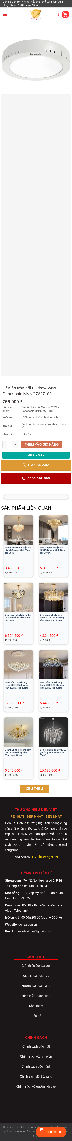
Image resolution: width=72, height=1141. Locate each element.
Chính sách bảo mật (36, 1046)
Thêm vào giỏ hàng (42, 444)
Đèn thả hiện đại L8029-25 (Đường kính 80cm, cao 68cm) (53, 752)
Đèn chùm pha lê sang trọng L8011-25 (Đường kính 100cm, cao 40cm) (16, 685)
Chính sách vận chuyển (36, 1056)
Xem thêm (34, 788)
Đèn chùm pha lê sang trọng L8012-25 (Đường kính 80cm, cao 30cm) (52, 685)
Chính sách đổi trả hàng (36, 1076)
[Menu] (5, 14)
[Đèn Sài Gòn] (36, 14)
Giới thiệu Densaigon (36, 965)
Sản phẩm (36, 1005)
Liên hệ (36, 1015)
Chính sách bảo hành (36, 1066)
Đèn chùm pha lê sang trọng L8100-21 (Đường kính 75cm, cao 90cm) (52, 617)
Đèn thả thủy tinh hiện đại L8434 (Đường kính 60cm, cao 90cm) (18, 550)
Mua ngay (36, 455)
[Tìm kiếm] (57, 14)
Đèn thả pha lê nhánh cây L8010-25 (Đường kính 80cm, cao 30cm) (18, 752)
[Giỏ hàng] (65, 14)
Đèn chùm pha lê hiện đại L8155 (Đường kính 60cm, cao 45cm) (18, 617)
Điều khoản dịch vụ (36, 975)
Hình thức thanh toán (36, 995)
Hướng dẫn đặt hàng (36, 985)
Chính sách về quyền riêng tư (36, 1086)
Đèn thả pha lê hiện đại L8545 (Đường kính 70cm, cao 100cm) (53, 550)
